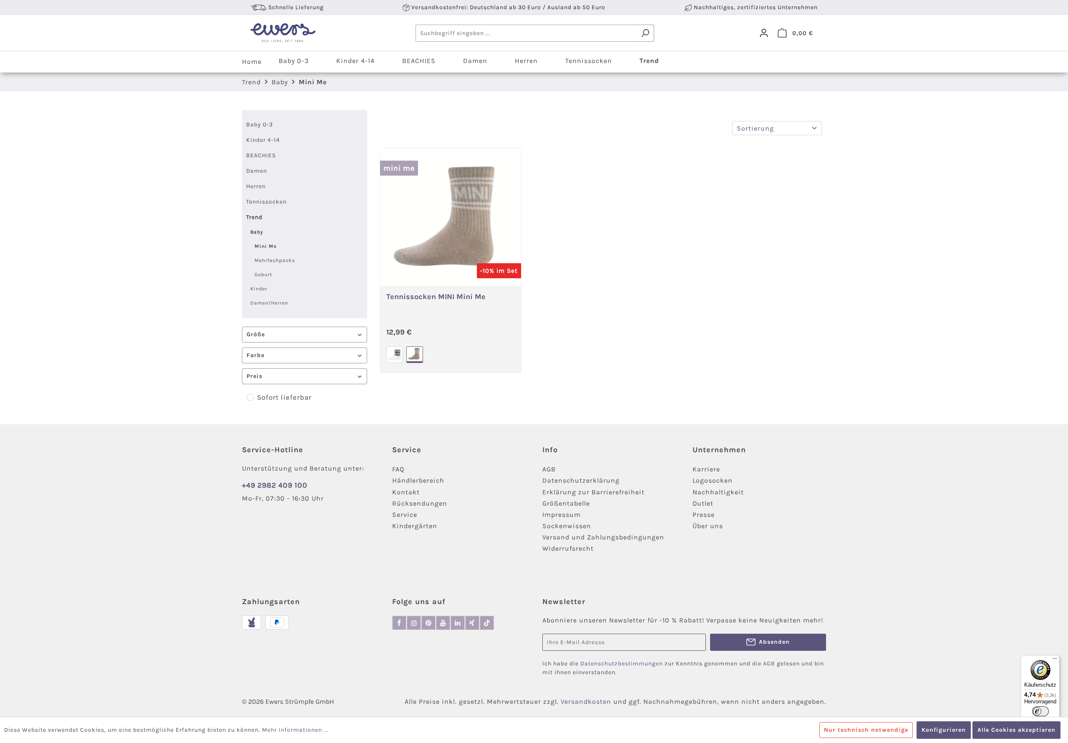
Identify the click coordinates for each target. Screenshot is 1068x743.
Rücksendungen (419, 503)
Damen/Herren (269, 303)
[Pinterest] (428, 623)
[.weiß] (394, 354)
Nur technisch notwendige (866, 729)
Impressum (561, 515)
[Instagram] (414, 623)
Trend (254, 217)
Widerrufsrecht (568, 548)
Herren (256, 186)
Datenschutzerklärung (581, 480)
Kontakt (406, 492)
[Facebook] (399, 623)
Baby (256, 232)
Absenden (774, 641)
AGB (549, 469)
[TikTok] (487, 623)
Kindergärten (414, 526)
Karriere (706, 469)
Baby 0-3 (259, 124)
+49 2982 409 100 (274, 485)
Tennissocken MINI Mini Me (436, 296)
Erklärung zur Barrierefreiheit (593, 492)
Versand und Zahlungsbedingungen (603, 537)
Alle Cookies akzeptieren (1016, 729)
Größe (256, 334)
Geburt (263, 274)
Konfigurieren (944, 729)
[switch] (1040, 711)
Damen (256, 170)
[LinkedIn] (457, 623)
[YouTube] (443, 623)
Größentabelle (566, 503)
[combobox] (526, 33)
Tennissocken (266, 201)
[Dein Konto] (764, 33)
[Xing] (472, 623)
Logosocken (713, 480)
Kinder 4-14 (263, 140)
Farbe (255, 355)
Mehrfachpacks (274, 260)
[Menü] (1055, 660)
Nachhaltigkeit (718, 492)
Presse (704, 515)
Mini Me (265, 246)
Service (404, 515)
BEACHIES (261, 155)
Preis (254, 376)
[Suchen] (645, 33)
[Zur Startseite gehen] (282, 33)
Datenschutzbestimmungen (621, 663)
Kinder (258, 289)
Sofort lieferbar (284, 397)
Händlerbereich (418, 480)
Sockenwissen (566, 526)
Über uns (708, 526)
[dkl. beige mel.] (414, 354)
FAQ (398, 469)
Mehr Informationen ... (295, 729)
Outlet (703, 503)
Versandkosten (586, 701)
